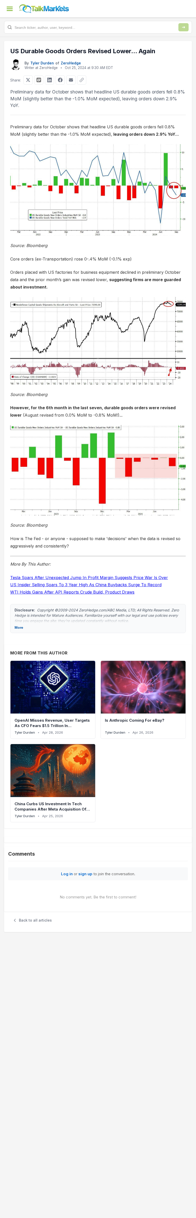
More (19, 627)
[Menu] (9, 8)
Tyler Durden (42, 63)
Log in (67, 873)
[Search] (183, 27)
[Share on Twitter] (28, 80)
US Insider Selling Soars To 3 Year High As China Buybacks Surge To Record (86, 584)
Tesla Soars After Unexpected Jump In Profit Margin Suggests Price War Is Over (89, 577)
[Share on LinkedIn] (49, 80)
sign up (85, 873)
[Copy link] (81, 80)
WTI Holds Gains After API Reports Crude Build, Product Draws (72, 592)
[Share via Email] (71, 80)
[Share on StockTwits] (38, 80)
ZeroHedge (71, 63)
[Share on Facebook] (60, 80)
